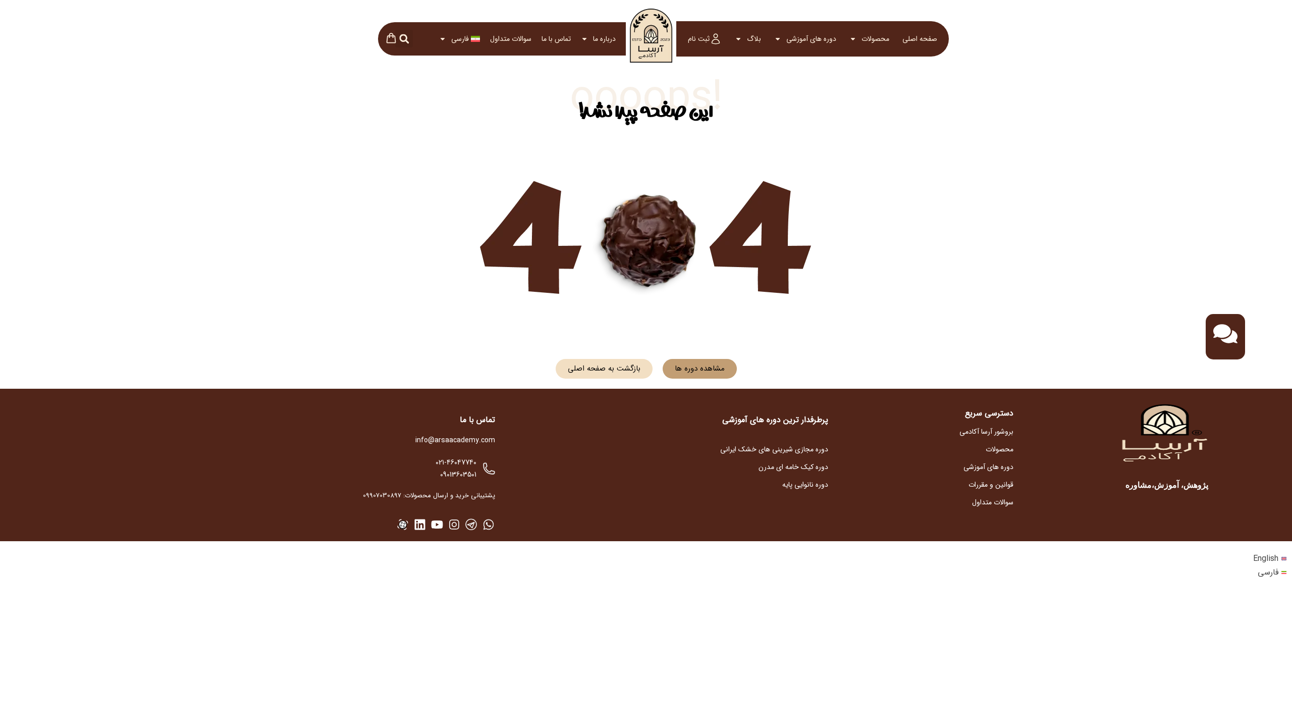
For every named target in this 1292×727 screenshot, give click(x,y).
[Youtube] (437, 524)
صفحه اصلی (919, 38)
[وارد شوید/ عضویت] (716, 39)
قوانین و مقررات (990, 484)
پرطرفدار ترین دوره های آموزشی (775, 419)
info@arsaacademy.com (455, 440)
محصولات (875, 38)
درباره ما (604, 38)
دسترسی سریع (989, 413)
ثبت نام (699, 38)
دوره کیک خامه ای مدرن (793, 467)
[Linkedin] (420, 524)
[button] (404, 38)
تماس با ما (556, 38)
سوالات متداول (510, 38)
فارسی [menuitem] (1268, 572)
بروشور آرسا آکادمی (986, 431)
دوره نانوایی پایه (805, 484)
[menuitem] (459, 38)
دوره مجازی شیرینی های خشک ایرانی (774, 449)
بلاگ (754, 38)
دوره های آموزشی (811, 38)
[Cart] (391, 39)
